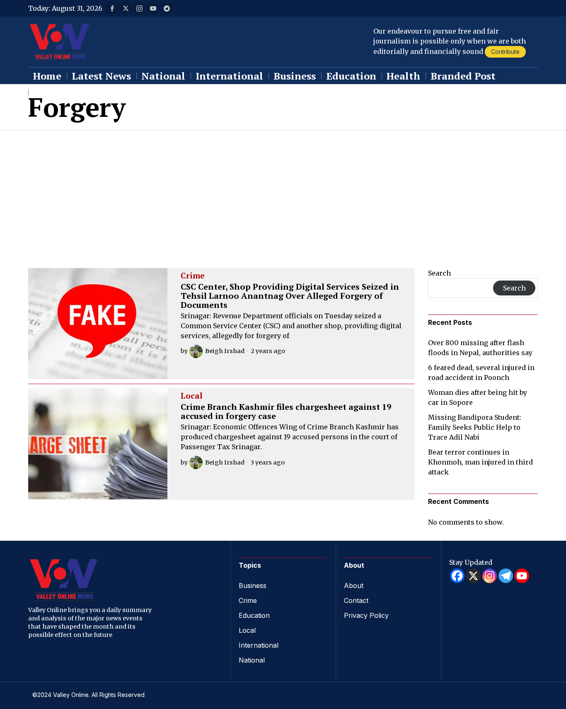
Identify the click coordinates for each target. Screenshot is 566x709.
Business (252, 585)
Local (192, 396)
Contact (356, 600)
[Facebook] (457, 576)
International (258, 645)
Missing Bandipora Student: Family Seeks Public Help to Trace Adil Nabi (474, 427)
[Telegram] (505, 576)
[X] (473, 576)
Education (254, 615)
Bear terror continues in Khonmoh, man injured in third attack (480, 462)
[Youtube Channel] (522, 576)
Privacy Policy (366, 615)
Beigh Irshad (224, 351)
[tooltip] (112, 8)
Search (439, 273)
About (353, 585)
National (252, 660)
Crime (193, 276)
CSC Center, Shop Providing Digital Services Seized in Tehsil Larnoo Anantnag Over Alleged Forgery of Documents (290, 296)
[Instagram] (489, 576)
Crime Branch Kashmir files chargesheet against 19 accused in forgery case (286, 411)
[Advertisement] (283, 193)
